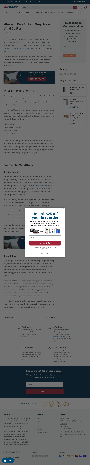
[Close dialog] (62, 209)
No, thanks (45, 253)
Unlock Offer (45, 243)
